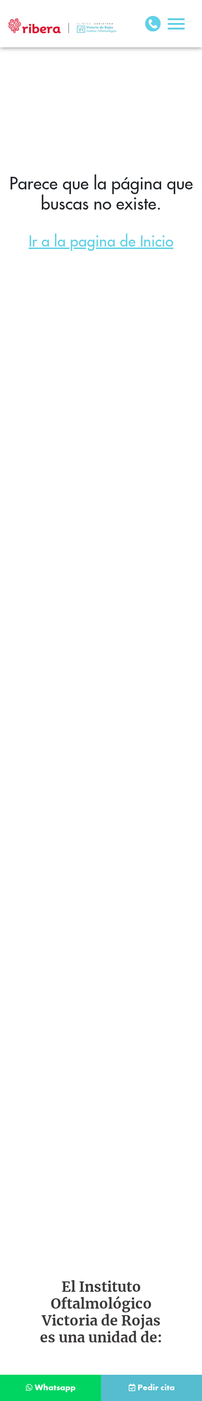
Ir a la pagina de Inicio (101, 241)
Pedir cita (156, 1388)
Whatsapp (55, 1388)
